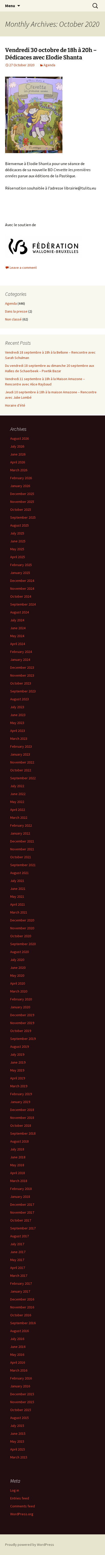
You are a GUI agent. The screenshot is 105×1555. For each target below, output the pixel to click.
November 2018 (22, 1117)
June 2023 (17, 715)
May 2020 (17, 975)
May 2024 (17, 636)
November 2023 (22, 675)
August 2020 (19, 951)
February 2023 (21, 746)
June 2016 (17, 1346)
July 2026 (17, 446)
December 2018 (22, 1109)
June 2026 (17, 454)
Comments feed (22, 1506)
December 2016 (22, 1299)
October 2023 (20, 683)
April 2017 (17, 1267)
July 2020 (17, 959)
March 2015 (18, 1457)
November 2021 (22, 849)
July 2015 (17, 1425)
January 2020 (20, 1007)
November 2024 (22, 588)
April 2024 (17, 643)
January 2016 (20, 1386)
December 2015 (22, 1394)
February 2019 (21, 1094)
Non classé (13, 319)
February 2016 (21, 1378)
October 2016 (20, 1315)
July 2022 (17, 786)
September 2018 (23, 1133)
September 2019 (23, 1038)
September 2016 (23, 1323)
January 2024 (20, 659)
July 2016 (17, 1338)
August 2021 (19, 872)
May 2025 (17, 549)
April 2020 (17, 983)
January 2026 (20, 486)
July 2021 (17, 880)
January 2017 (20, 1291)
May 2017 (17, 1259)
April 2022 (17, 809)
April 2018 (17, 1173)
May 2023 (17, 722)
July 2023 (17, 707)
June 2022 (17, 794)
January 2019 (20, 1102)
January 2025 (20, 572)
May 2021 (17, 896)
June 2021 (17, 888)
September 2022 (23, 778)
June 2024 (17, 628)
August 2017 (19, 1236)
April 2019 (17, 1078)
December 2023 (22, 667)
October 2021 (20, 857)
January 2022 (20, 833)
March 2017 (18, 1275)
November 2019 (22, 1023)
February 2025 (21, 564)
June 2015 (17, 1433)
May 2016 (17, 1354)
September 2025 (23, 517)
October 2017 (20, 1220)
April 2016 (17, 1362)
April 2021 (17, 904)
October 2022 (20, 770)
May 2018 (17, 1165)
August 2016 (19, 1331)
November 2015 (22, 1402)
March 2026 (18, 470)
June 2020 (17, 967)
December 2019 (22, 1015)
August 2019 (19, 1046)
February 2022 (21, 825)
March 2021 (18, 912)
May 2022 (17, 801)
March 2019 (18, 1086)
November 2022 (22, 762)
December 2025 (22, 493)
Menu (10, 5)
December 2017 (22, 1204)
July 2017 (17, 1244)
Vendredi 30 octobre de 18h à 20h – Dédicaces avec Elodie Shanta (51, 54)
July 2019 (17, 1054)
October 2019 (20, 1030)
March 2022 (18, 817)
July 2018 (17, 1149)
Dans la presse (16, 311)
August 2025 (19, 525)
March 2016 (18, 1370)
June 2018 (17, 1157)
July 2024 (17, 620)
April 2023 (17, 730)
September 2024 (23, 604)
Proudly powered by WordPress (29, 1544)
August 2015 (19, 1417)
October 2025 (20, 509)
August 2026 (19, 438)
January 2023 (20, 754)
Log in (14, 1490)
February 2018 (21, 1188)
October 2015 (20, 1409)
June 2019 (17, 1062)
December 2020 (22, 920)
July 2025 (17, 533)
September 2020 (23, 944)
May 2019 (17, 1070)
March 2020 (18, 991)
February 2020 (21, 999)
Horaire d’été (15, 405)
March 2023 (18, 738)
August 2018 (19, 1141)
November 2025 (22, 501)
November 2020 (22, 928)
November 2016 (22, 1307)
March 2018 (18, 1180)
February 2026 (21, 478)
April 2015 (17, 1449)
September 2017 (23, 1228)
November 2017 (22, 1212)
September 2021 (23, 865)
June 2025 (17, 541)
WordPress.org (21, 1514)
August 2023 (19, 699)
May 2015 (17, 1441)
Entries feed (19, 1498)
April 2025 (17, 557)
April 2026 (17, 462)
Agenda (49, 65)
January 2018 (20, 1196)
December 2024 (22, 580)
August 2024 (19, 612)
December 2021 (22, 841)
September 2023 (23, 691)
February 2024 (21, 651)
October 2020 (20, 936)
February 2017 (21, 1283)
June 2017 (17, 1252)
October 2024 (20, 596)
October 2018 (20, 1125)
